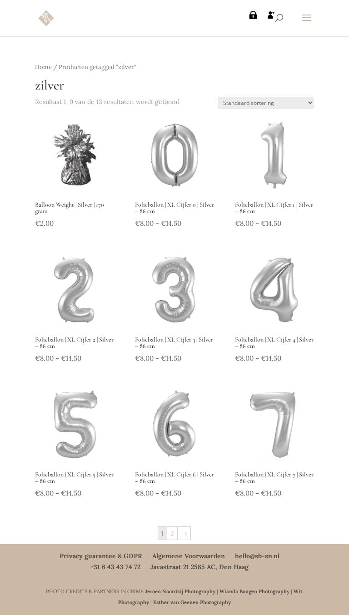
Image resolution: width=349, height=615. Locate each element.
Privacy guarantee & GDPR (101, 556)
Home (43, 67)
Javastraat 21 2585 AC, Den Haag (199, 567)
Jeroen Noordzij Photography (180, 591)
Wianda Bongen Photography (254, 591)
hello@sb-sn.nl (257, 556)
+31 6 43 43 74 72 (115, 567)
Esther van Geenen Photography (192, 602)
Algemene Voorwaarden (188, 556)
